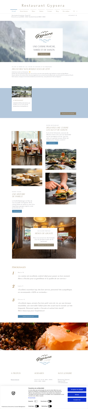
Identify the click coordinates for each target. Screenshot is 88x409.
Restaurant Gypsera (43, 5)
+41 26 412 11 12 (72, 15)
